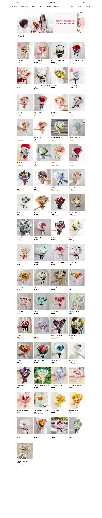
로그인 (84, 2)
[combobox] (82, 40)
